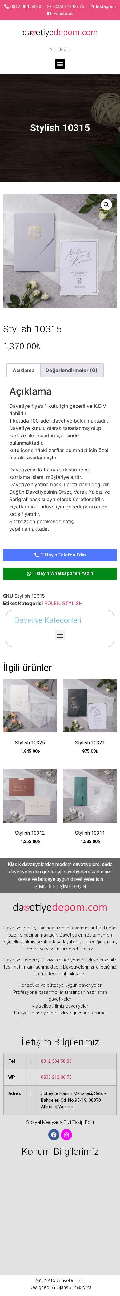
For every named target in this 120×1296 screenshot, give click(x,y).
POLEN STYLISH (63, 603)
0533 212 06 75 (56, 1077)
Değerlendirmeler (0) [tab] (72, 370)
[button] (60, 64)
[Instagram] (66, 1134)
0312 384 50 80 (56, 1061)
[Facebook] (53, 1134)
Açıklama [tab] (23, 370)
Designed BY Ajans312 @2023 (60, 1287)
